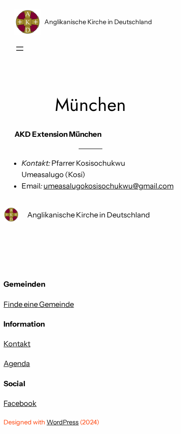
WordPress (63, 422)
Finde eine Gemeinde (39, 304)
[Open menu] (19, 48)
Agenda (17, 363)
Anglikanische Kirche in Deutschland (98, 22)
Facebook (20, 403)
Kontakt (17, 343)
